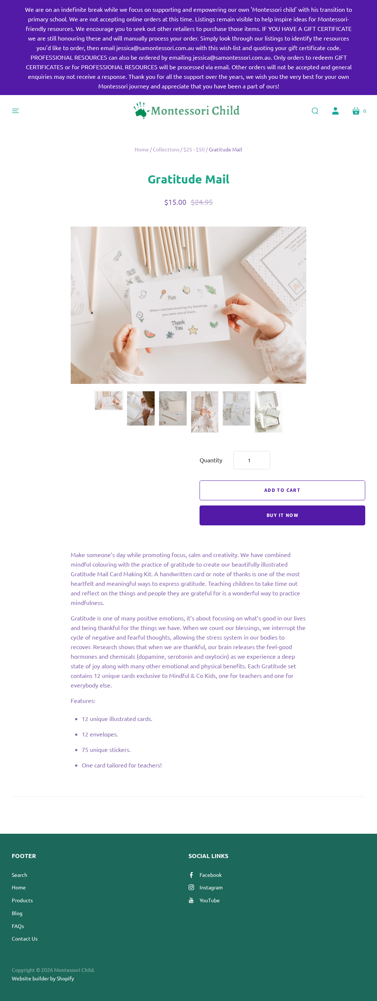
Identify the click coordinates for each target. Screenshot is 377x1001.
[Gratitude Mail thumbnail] (109, 400)
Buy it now (282, 515)
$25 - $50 (194, 149)
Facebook (211, 874)
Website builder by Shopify (43, 978)
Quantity (211, 459)
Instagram (211, 887)
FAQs (18, 926)
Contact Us (25, 938)
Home (142, 149)
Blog (17, 913)
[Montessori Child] (188, 111)
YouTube (210, 900)
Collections (166, 149)
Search (19, 874)
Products (22, 900)
